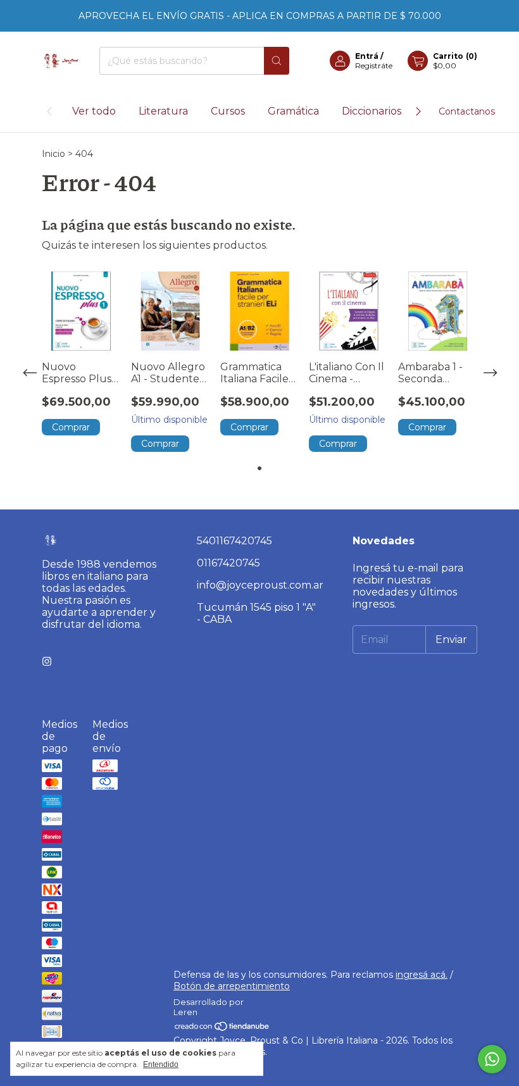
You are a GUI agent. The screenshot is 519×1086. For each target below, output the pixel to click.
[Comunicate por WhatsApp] (492, 1059)
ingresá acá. (421, 974)
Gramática (293, 111)
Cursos (228, 111)
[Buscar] (276, 61)
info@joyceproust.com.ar (260, 585)
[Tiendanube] (222, 1029)
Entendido (160, 1064)
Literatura (163, 111)
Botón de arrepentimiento (231, 986)
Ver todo (94, 111)
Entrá (366, 56)
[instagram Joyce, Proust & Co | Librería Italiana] (47, 662)
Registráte (373, 65)
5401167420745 (234, 541)
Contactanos (467, 111)
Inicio (53, 153)
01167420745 (228, 563)
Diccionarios (371, 111)
